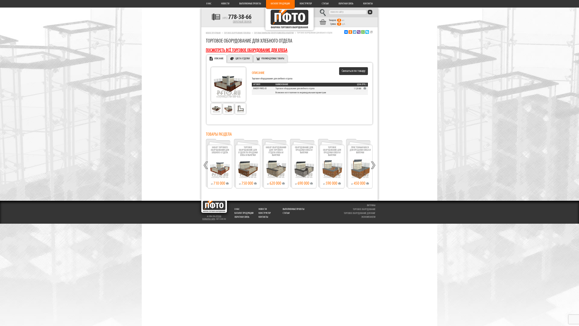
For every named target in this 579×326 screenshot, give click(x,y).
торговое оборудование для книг (359, 213)
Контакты (368, 3)
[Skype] (367, 32)
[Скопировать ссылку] (371, 32)
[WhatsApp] (363, 32)
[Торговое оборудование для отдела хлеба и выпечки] (216, 108)
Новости (225, 3)
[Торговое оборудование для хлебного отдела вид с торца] (228, 108)
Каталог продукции (280, 3)
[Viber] (359, 32)
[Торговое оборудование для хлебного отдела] (228, 84)
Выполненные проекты (250, 3)
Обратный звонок (242, 21)
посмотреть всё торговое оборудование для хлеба (246, 50)
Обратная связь (346, 3)
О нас (208, 3)
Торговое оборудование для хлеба (237, 33)
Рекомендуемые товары (272, 58)
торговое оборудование (364, 209)
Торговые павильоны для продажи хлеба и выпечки (274, 33)
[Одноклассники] (350, 32)
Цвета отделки (243, 58)
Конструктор (306, 3)
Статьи (325, 3)
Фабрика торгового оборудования (289, 19)
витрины (371, 205)
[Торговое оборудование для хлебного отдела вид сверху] (240, 108)
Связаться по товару (353, 71)
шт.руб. (337, 22)
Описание (218, 58)
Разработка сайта (208, 219)
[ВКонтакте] (346, 32)
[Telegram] (354, 32)
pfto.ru (218, 216)
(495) (237, 18)
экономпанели (368, 217)
